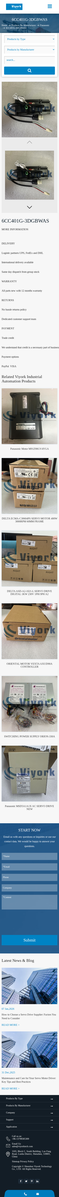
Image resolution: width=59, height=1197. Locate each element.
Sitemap (16, 1161)
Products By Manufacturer (23, 25)
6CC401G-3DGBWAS (16, 28)
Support (9, 1119)
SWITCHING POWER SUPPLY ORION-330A (29, 736)
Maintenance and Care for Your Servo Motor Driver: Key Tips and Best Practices (29, 1080)
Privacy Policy (27, 1161)
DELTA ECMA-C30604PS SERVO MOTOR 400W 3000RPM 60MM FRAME (29, 520)
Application (11, 1126)
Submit (29, 940)
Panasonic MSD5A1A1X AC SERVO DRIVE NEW (29, 807)
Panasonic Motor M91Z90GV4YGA (29, 448)
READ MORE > (11, 1024)
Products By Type (14, 1098)
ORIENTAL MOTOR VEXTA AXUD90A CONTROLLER (29, 665)
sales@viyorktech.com (22, 1146)
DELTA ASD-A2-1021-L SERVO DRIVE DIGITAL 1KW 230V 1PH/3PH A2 (29, 592)
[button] (29, 207)
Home (4, 25)
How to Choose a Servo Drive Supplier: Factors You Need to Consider (29, 1016)
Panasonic (44, 25)
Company (10, 1112)
